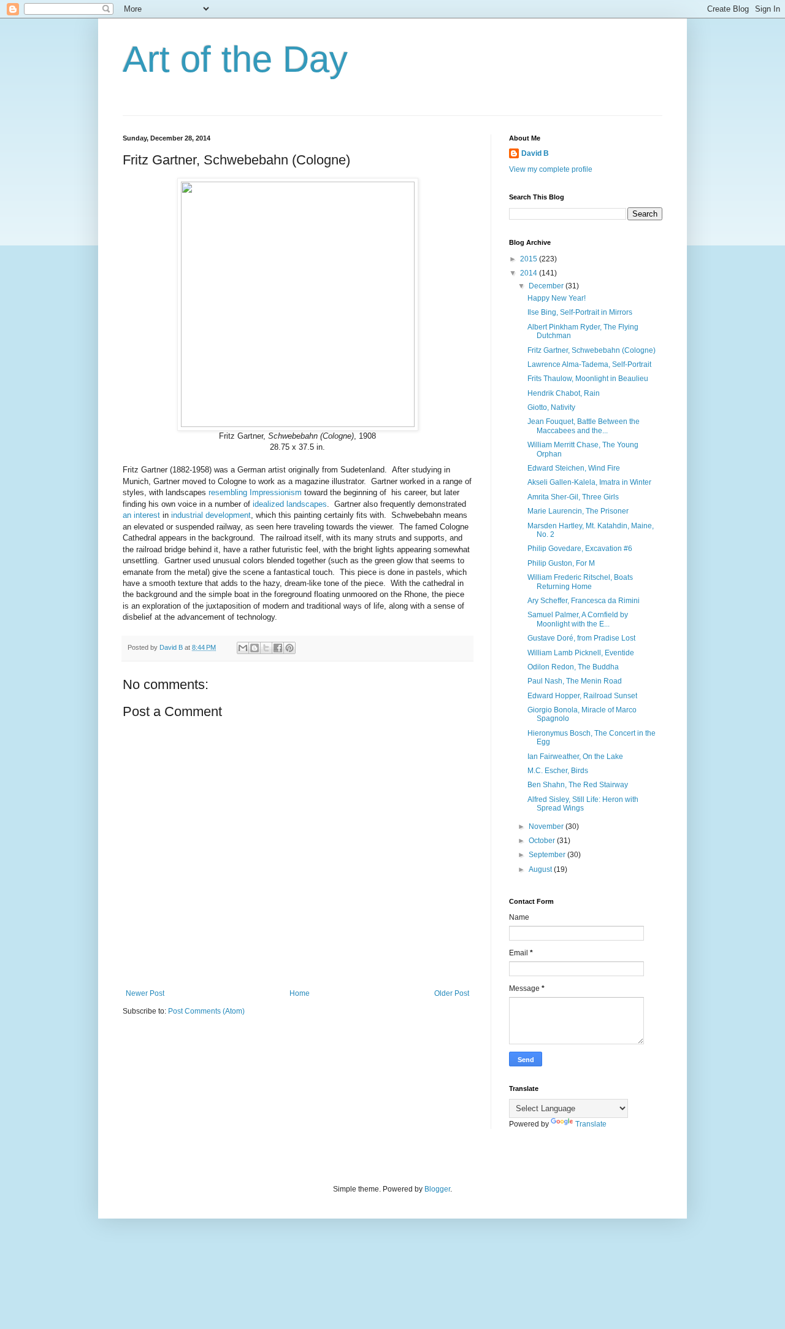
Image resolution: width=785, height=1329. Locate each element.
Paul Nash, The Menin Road (574, 681)
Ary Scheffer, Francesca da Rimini (583, 600)
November (547, 826)
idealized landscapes (290, 504)
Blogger (437, 1189)
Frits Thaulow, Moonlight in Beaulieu (587, 378)
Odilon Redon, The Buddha (573, 667)
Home (299, 993)
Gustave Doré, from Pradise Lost (581, 638)
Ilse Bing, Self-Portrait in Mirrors (579, 312)
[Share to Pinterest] (289, 648)
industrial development (211, 515)
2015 (529, 259)
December (547, 286)
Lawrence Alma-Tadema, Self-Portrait (589, 364)
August (541, 869)
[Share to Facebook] (278, 648)
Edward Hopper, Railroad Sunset (582, 695)
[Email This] (243, 648)
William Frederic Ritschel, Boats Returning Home (580, 581)
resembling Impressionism (255, 492)
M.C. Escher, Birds (557, 770)
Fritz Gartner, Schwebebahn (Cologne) (591, 350)
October (543, 840)
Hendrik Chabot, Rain (563, 393)
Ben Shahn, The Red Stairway (577, 784)
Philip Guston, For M (561, 563)
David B (535, 153)
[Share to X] (266, 648)
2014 (529, 273)
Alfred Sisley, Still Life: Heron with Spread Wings (582, 803)
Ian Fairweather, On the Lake (575, 756)
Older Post (451, 993)
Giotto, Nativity (551, 407)
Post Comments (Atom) (206, 1011)
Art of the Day (235, 59)
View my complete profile (550, 169)
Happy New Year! (556, 298)
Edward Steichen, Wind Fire (573, 468)
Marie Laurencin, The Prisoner (578, 511)
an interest (141, 515)
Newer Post (145, 993)
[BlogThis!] (254, 648)
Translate (591, 1124)
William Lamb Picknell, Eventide (580, 653)
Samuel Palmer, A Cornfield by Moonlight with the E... (577, 619)
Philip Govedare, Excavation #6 (579, 548)
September (548, 854)
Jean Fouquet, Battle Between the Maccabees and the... (583, 425)
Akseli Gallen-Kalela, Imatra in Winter (589, 482)
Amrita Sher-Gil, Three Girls (573, 497)
